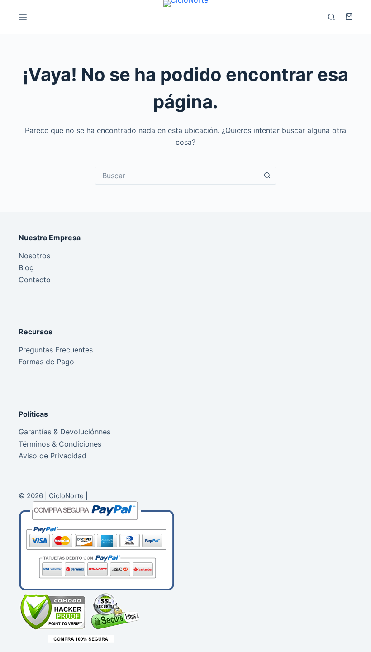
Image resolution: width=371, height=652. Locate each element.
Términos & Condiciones (60, 443)
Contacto (35, 279)
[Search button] (267, 175)
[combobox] (176, 176)
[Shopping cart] (345, 16)
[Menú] (23, 17)
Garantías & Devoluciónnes (64, 431)
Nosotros (34, 255)
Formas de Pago (46, 361)
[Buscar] (331, 17)
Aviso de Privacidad (52, 455)
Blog (26, 267)
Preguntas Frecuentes (56, 349)
